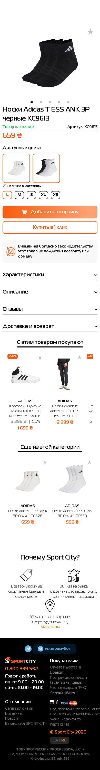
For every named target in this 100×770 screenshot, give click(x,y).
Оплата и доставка (65, 667)
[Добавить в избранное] (90, 32)
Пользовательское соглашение (75, 709)
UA (55, 740)
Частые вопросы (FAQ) (68, 687)
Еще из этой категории (50, 447)
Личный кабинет (63, 692)
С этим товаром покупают (50, 342)
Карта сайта (59, 724)
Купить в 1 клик (50, 227)
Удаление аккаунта (65, 719)
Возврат (57, 672)
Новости (12, 718)
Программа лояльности (69, 677)
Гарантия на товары (66, 682)
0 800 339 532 (21, 669)
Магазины (50, 627)
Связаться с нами (19, 708)
